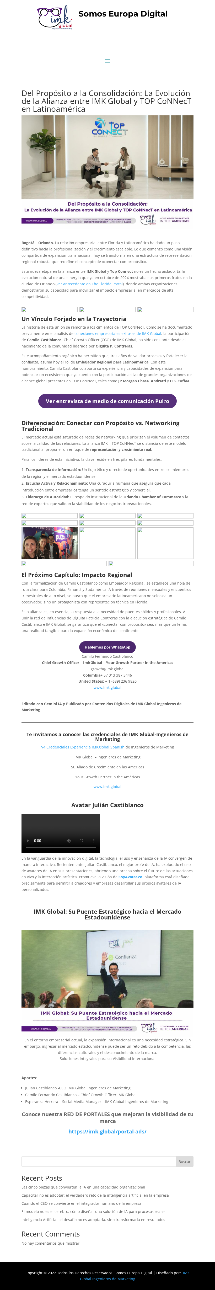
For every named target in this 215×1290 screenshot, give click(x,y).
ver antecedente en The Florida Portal (90, 283)
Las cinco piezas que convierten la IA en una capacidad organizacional (83, 1187)
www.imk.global (107, 687)
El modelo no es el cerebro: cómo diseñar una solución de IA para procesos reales (93, 1211)
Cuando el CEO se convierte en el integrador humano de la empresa (81, 1203)
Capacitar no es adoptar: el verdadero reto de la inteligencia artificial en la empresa (95, 1195)
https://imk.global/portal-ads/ (107, 1131)
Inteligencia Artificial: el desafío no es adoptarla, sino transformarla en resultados (93, 1219)
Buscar (185, 1161)
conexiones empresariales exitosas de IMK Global (117, 333)
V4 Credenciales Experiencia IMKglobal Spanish (83, 747)
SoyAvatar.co (130, 876)
